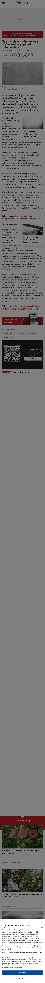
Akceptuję (22, 973)
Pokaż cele (22, 979)
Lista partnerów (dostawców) (12, 967)
